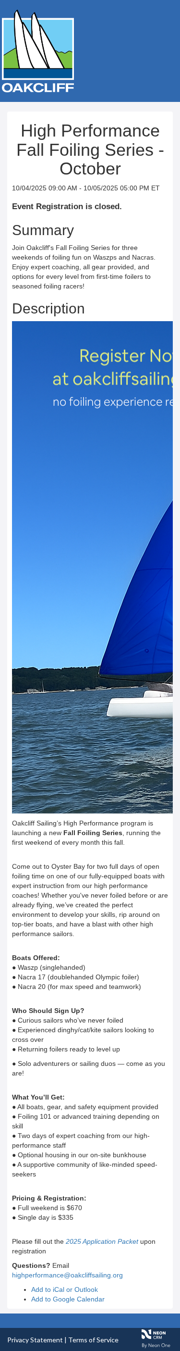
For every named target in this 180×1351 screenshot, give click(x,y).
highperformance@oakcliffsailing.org (67, 1275)
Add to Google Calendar (68, 1299)
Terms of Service (93, 1340)
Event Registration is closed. (67, 206)
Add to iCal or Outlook (64, 1289)
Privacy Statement (35, 1340)
